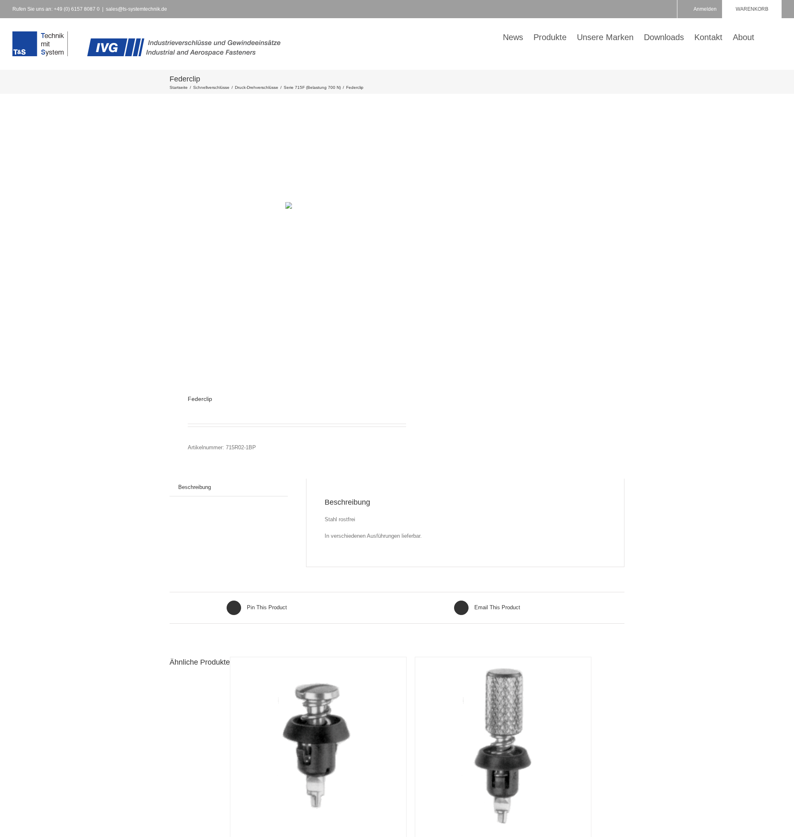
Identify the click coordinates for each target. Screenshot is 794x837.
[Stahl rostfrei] (318, 745)
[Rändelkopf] (503, 745)
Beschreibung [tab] (194, 487)
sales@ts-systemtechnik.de (136, 9)
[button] (768, 36)
